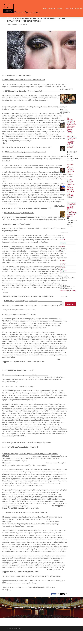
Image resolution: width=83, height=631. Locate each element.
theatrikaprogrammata (13, 24)
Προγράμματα (63, 264)
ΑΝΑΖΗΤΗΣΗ (70, 304)
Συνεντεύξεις (63, 271)
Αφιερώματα (63, 243)
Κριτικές (62, 250)
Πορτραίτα (62, 260)
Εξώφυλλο (62, 246)
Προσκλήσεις (63, 267)
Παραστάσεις (63, 257)
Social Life (62, 239)
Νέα (61, 253)
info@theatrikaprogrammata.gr (68, 290)
